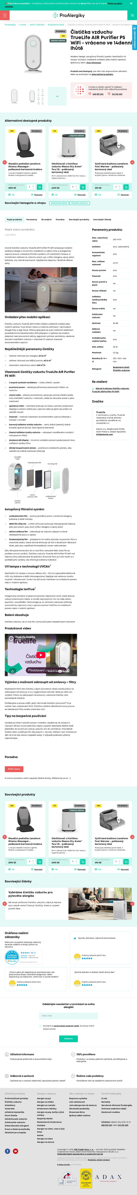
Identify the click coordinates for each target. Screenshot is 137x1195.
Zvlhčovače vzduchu (15, 1122)
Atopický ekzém (45, 1119)
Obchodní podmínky (79, 1109)
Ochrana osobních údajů (113, 1109)
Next (132, 162)
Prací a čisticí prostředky (17, 1129)
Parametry (31, 219)
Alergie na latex (45, 1139)
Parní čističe (11, 1115)
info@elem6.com (104, 434)
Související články (102, 219)
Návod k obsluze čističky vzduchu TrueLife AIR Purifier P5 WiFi (110, 390)
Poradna (60, 219)
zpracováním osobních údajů (66, 1026)
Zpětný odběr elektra (79, 1115)
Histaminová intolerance (49, 1122)
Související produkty (79, 219)
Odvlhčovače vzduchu (16, 1119)
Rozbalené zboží (56, 25)
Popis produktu (14, 219)
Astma (40, 1135)
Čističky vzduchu (79, 203)
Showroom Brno (77, 1112)
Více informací (93, 63)
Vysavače (10, 1109)
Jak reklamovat (77, 1102)
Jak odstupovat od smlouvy (83, 1105)
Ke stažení (46, 219)
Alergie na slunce (45, 1142)
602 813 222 (98, 94)
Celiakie (41, 1125)
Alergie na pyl (44, 1098)
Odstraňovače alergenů (17, 1126)
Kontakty (105, 1102)
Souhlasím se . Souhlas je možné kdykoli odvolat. (68, 1027)
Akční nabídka (37, 25)
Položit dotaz (14, 769)
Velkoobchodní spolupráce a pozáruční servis (80, 1154)
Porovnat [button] (38, 195)
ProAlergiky (10, 25)
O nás (104, 1098)
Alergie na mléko (45, 1102)
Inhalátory (10, 1105)
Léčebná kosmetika (14, 1112)
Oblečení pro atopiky (15, 1132)
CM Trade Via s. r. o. (84, 1149)
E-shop (23, 25)
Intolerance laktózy (46, 1109)
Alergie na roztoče (46, 1105)
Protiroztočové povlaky (16, 1098)
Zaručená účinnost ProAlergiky (116, 1105)
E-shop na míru (63, 1164)
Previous (5, 162)
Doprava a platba (78, 1098)
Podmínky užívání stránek (99, 1160)
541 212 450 (117, 94)
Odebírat (68, 1038)
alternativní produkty (102, 74)
